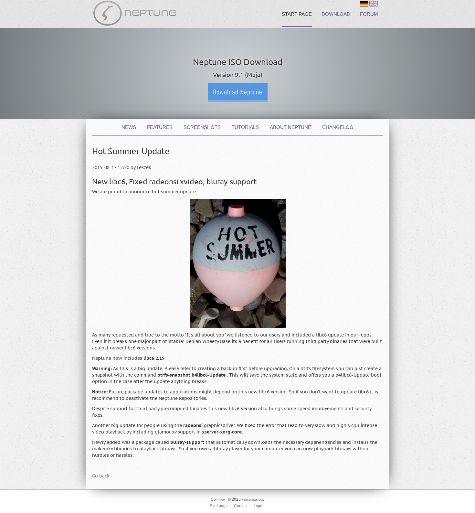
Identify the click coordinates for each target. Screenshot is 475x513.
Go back (101, 476)
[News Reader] (364, 3)
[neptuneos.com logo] (134, 14)
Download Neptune (237, 91)
